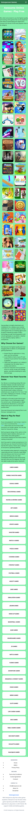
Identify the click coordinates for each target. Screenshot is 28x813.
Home (15, 763)
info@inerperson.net (15, 786)
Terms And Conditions (15, 774)
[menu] (25, 2)
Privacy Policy (15, 767)
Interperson (14, 795)
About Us (15, 788)
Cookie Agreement (15, 777)
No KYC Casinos (8, 446)
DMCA (15, 765)
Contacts (15, 779)
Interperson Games (9, 2)
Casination (4, 434)
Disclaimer (16, 790)
